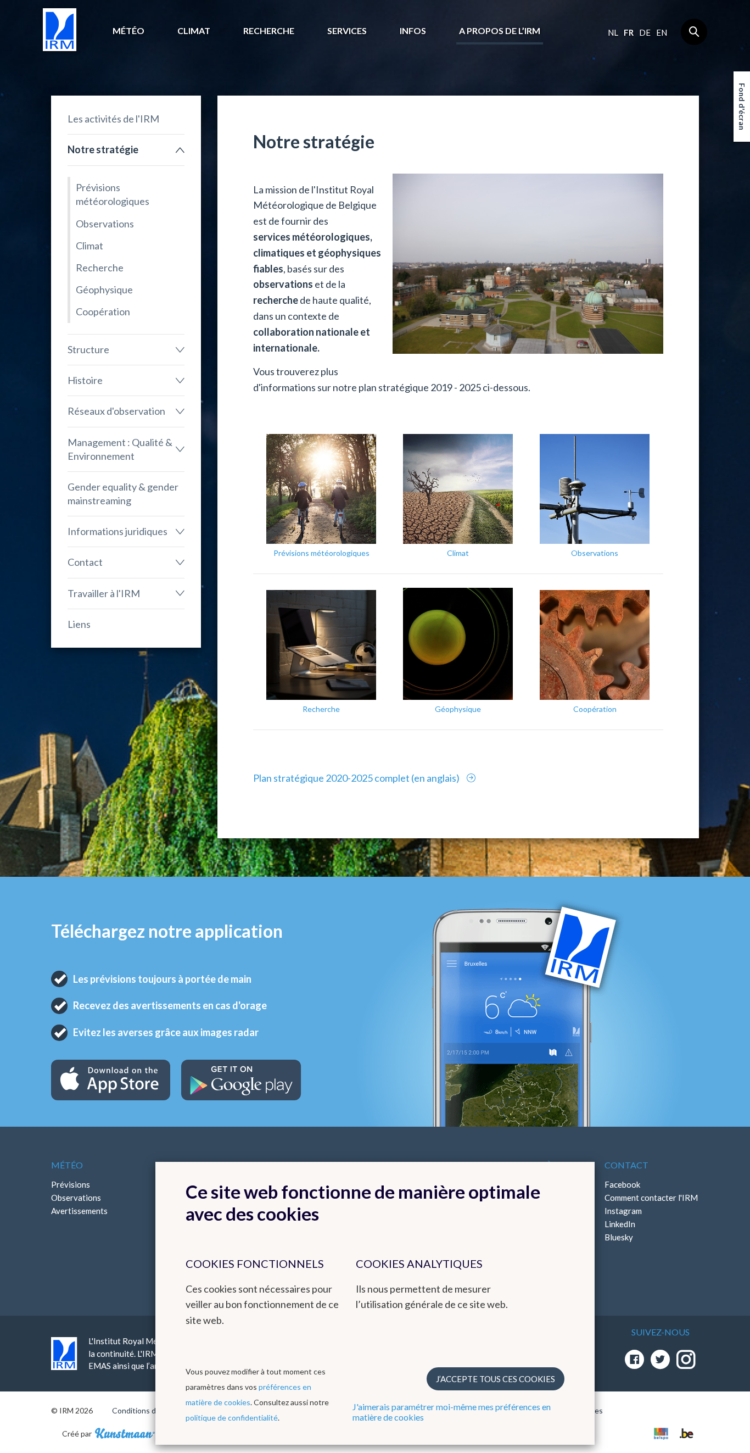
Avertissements (79, 1211)
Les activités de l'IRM (113, 119)
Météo (128, 30)
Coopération (103, 311)
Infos (413, 30)
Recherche (268, 30)
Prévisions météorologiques (112, 194)
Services (347, 30)
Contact (85, 562)
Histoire (85, 380)
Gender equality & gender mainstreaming (123, 493)
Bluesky (619, 1237)
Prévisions (70, 1184)
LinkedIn (620, 1224)
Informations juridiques (117, 531)
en (661, 32)
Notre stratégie (103, 149)
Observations (105, 224)
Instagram (623, 1211)
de (645, 32)
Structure (88, 349)
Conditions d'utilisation (152, 1410)
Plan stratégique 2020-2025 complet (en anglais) (357, 778)
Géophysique (104, 289)
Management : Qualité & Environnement (120, 449)
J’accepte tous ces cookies (495, 1379)
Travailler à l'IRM (104, 593)
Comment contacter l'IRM (651, 1198)
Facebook (622, 1184)
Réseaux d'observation (116, 411)
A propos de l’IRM (499, 30)
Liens (79, 624)
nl (613, 32)
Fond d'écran (742, 106)
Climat (193, 30)
